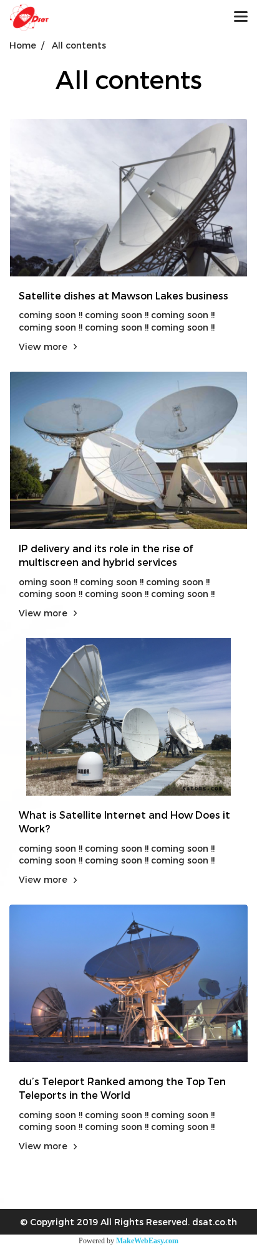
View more (44, 346)
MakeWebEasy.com (147, 1240)
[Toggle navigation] (241, 17)
